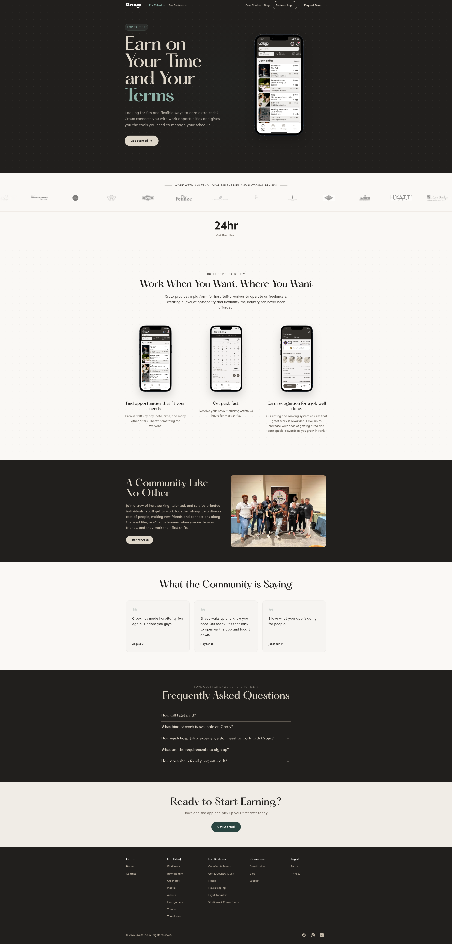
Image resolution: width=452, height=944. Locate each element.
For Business (176, 5)
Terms (294, 866)
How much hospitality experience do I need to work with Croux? (225, 738)
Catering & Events (219, 866)
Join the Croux (140, 539)
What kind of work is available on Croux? (225, 727)
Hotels (212, 880)
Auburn (171, 895)
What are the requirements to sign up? (225, 750)
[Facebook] (304, 935)
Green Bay (173, 880)
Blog (267, 5)
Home (129, 866)
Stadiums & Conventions (223, 902)
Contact (131, 873)
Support (254, 880)
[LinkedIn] (322, 935)
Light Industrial (218, 895)
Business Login (285, 5)
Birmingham (175, 873)
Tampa (171, 909)
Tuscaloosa (174, 916)
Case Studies (253, 5)
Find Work (173, 866)
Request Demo (313, 5)
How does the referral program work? (225, 761)
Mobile (171, 887)
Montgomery (175, 902)
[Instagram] (313, 935)
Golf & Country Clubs (221, 873)
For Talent (155, 5)
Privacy (295, 873)
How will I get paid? (225, 715)
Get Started (226, 827)
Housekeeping (217, 887)
